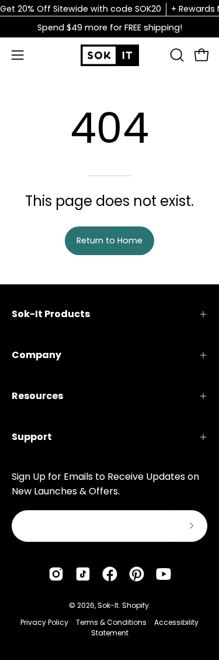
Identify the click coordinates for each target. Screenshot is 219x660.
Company (36, 355)
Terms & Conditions (111, 622)
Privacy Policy (44, 622)
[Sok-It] (110, 55)
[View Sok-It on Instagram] (56, 574)
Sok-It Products (51, 314)
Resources (37, 396)
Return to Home (109, 240)
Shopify (135, 605)
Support (32, 437)
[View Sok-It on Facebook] (110, 574)
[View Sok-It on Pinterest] (136, 574)
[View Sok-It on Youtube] (163, 574)
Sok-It (108, 605)
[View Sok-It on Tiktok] (83, 574)
